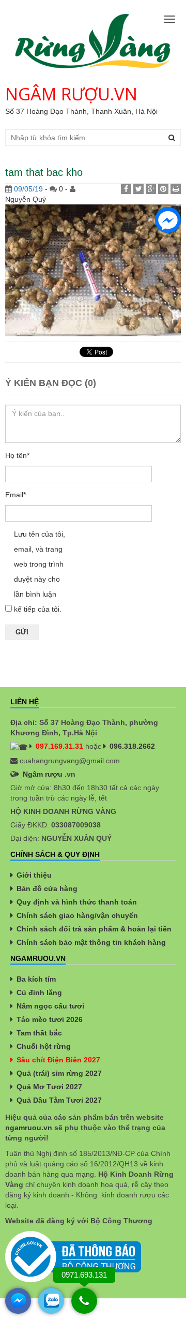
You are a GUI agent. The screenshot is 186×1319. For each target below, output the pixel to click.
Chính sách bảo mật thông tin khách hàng (91, 942)
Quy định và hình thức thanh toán (77, 902)
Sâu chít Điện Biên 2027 (58, 1060)
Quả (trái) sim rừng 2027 (59, 1073)
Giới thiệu (34, 875)
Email (15, 495)
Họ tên (17, 455)
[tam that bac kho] (93, 269)
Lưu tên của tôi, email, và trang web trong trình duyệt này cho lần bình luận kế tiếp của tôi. (39, 571)
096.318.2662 (132, 746)
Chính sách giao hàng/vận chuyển (77, 915)
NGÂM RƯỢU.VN (71, 94)
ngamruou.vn (28, 1127)
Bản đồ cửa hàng (47, 888)
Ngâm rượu (43, 774)
